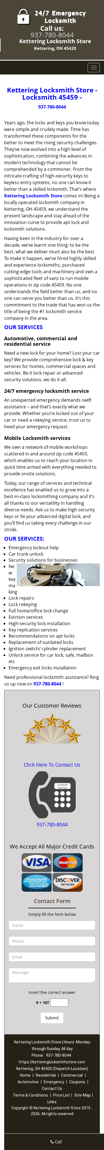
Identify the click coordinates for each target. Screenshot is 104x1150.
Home (25, 1075)
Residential (46, 1075)
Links (52, 1102)
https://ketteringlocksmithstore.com (52, 1062)
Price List (61, 1095)
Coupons (77, 1082)
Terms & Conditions (30, 1095)
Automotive (28, 1082)
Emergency (54, 1082)
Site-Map (82, 1095)
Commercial (72, 1075)
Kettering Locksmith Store (33, 196)
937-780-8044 (52, 34)
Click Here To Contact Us (52, 764)
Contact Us (52, 1088)
